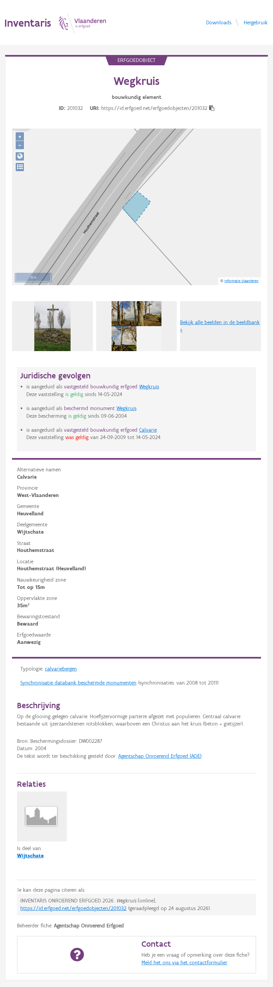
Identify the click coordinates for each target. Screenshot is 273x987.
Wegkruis (149, 386)
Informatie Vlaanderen (241, 280)
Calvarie (148, 430)
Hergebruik (256, 22)
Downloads (218, 22)
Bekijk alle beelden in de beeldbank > (220, 326)
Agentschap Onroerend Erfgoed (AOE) (159, 756)
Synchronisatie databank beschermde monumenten (78, 683)
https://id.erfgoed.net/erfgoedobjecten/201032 (73, 908)
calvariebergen (61, 669)
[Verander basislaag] (20, 167)
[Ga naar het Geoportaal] (20, 156)
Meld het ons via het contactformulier (184, 962)
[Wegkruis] (52, 326)
